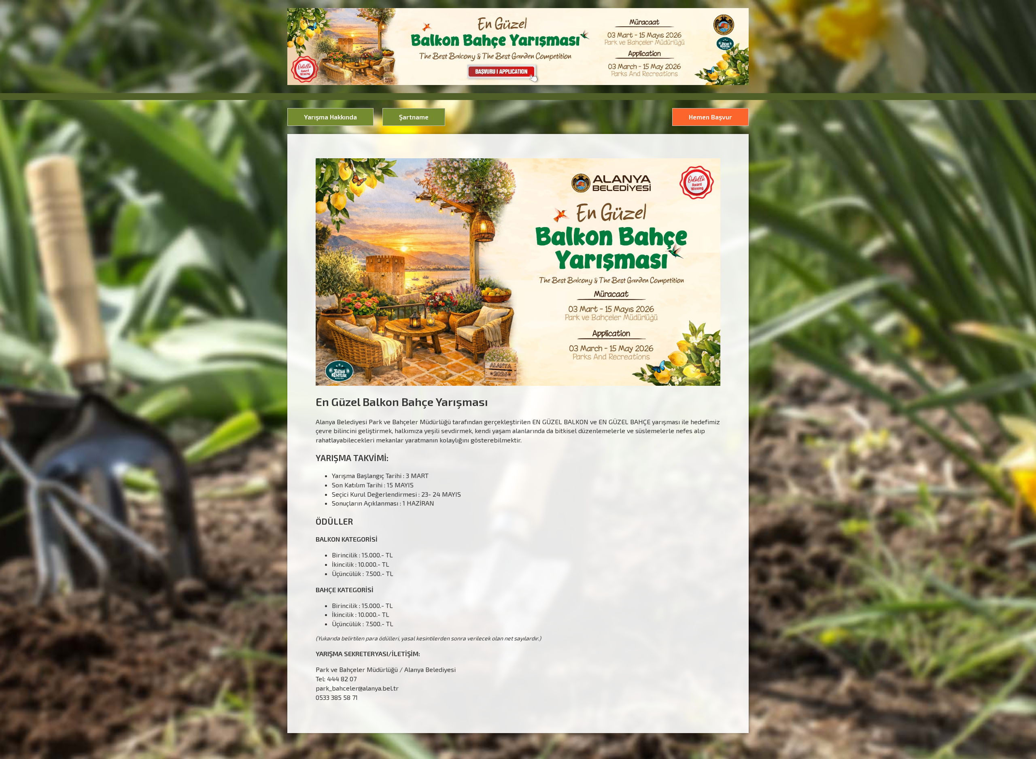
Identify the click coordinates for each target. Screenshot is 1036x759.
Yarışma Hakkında (330, 117)
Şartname (414, 117)
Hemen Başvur (710, 117)
